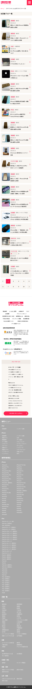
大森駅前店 (19, 614)
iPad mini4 (4, 569)
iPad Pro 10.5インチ (7, 551)
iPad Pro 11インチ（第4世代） (9, 543)
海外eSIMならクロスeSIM (14, 398)
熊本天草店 (19, 678)
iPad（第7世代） (6, 582)
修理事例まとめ (19, 316)
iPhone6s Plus (5, 504)
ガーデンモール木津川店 (8, 642)
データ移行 (4, 441)
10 (23, 286)
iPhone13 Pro (5, 484)
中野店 (3, 608)
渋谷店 (3, 606)
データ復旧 (19, 439)
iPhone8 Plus (20, 498)
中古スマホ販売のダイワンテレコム (16, 385)
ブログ (27, 311)
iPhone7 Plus (20, 500)
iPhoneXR (19, 496)
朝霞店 (3, 622)
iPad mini (4, 575)
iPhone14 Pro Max (6, 478)
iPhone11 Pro (20, 492)
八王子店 (19, 618)
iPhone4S (19, 510)
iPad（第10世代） (6, 577)
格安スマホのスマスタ (13, 407)
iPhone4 (4, 512)
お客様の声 (21, 311)
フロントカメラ (20, 441)
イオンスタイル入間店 (22, 620)
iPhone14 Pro (20, 478)
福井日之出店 (5, 671)
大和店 (3, 628)
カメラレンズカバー (21, 443)
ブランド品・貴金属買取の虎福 (15, 389)
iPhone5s (4, 508)
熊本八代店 (4, 680)
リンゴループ (5, 451)
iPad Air (4, 563)
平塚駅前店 (19, 628)
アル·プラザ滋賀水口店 (22, 646)
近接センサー (5, 449)
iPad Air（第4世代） (7, 557)
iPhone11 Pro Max (6, 492)
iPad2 (3, 592)
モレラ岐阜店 (5, 655)
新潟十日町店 (20, 669)
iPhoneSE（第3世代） (7, 482)
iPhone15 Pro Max (6, 474)
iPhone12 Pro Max (21, 486)
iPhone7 (4, 502)
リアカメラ (4, 443)
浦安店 (18, 630)
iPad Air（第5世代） (7, 555)
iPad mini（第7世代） (7, 523)
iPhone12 (4, 490)
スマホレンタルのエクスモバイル (15, 400)
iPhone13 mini (20, 484)
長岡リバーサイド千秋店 (8, 669)
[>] (29, 286)
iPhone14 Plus (5, 480)
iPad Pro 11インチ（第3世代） (9, 545)
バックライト (5, 453)
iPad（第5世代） (6, 586)
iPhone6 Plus (5, 506)
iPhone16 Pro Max (6, 471)
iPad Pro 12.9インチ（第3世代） (10, 537)
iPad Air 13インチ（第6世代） (9, 527)
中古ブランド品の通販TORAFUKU (16, 392)
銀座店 (18, 608)
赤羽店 (18, 616)
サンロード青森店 (21, 662)
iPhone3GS (19, 512)
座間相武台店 (5, 630)
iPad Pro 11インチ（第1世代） (9, 549)
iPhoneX (4, 498)
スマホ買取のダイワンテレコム (15, 387)
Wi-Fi (18, 453)
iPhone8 (4, 500)
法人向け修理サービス (8, 321)
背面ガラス (4, 437)
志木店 (18, 624)
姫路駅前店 (19, 644)
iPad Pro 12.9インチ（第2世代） (10, 539)
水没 (18, 437)
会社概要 (7, 313)
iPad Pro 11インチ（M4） (8, 521)
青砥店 (3, 616)
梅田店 (18, 642)
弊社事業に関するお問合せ (16, 413)
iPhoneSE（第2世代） (22, 490)
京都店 (3, 646)
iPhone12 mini (20, 488)
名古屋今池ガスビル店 (7, 653)
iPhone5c (19, 508)
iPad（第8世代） (6, 580)
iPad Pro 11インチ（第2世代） (9, 547)
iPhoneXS (4, 496)
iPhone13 (4, 486)
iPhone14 (19, 480)
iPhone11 (4, 494)
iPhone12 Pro (5, 488)
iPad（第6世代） (6, 584)
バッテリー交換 (20, 428)
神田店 (3, 612)
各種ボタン (4, 447)
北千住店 (19, 612)
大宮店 (3, 624)
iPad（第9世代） (6, 578)
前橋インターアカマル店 (8, 635)
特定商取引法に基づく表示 (8, 316)
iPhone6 (19, 506)
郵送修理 (5, 311)
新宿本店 (4, 604)
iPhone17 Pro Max (21, 465)
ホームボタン (20, 445)
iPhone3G (4, 514)
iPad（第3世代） (6, 590)
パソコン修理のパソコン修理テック (16, 374)
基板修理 (4, 439)
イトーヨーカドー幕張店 (8, 633)
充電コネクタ (20, 451)
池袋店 (18, 606)
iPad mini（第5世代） (7, 567)
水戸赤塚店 (19, 635)
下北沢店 (19, 610)
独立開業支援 (26, 318)
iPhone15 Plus (5, 476)
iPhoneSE (19, 502)
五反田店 (4, 610)
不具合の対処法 (6, 318)
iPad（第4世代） (6, 588)
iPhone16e (19, 469)
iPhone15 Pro (20, 474)
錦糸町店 (4, 614)
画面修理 (4, 428)
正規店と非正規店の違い (23, 321)
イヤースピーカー (21, 449)
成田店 (18, 632)
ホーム (2, 8)
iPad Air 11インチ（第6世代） (9, 529)
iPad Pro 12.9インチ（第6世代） (10, 531)
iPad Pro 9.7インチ (6, 553)
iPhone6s (19, 504)
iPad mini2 (4, 573)
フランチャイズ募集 (16, 318)
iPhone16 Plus (5, 473)
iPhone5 (4, 510)
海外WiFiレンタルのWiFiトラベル (15, 403)
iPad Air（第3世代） (7, 559)
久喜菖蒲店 (19, 622)
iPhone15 (19, 476)
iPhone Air (19, 467)
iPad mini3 (4, 571)
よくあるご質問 (12, 311)
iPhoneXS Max (20, 494)
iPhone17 (4, 469)
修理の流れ (27, 316)
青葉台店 (19, 626)
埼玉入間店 (4, 620)
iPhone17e (4, 465)
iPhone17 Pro (5, 467)
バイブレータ (20, 447)
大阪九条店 (4, 644)
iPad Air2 (4, 561)
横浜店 (3, 626)
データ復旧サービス (16, 323)
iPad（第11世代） (6, 525)
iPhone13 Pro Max (21, 482)
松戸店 (3, 632)
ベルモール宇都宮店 (21, 633)
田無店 (3, 618)
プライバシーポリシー (22, 313)
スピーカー (4, 445)
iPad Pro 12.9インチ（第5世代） (10, 533)
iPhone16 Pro (20, 471)
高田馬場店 (19, 604)
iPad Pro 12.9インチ (7, 541)
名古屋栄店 (19, 653)
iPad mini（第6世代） (7, 565)
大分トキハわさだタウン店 (8, 678)
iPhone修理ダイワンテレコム (15, 369)
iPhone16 (19, 473)
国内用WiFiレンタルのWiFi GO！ (15, 405)
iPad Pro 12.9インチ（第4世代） (10, 535)
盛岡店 (3, 662)
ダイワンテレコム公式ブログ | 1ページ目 (16, 8)
